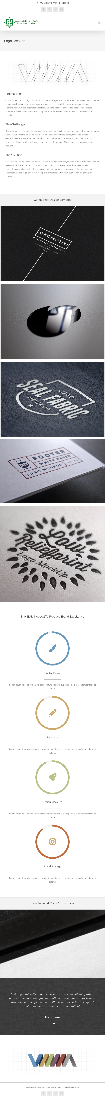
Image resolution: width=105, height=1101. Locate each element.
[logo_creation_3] (52, 207)
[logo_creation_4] (52, 285)
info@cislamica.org (60, 3)
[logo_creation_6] (52, 507)
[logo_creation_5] (52, 363)
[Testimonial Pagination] (51, 1023)
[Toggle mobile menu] (99, 22)
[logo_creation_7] (52, 440)
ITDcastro (58, 1087)
